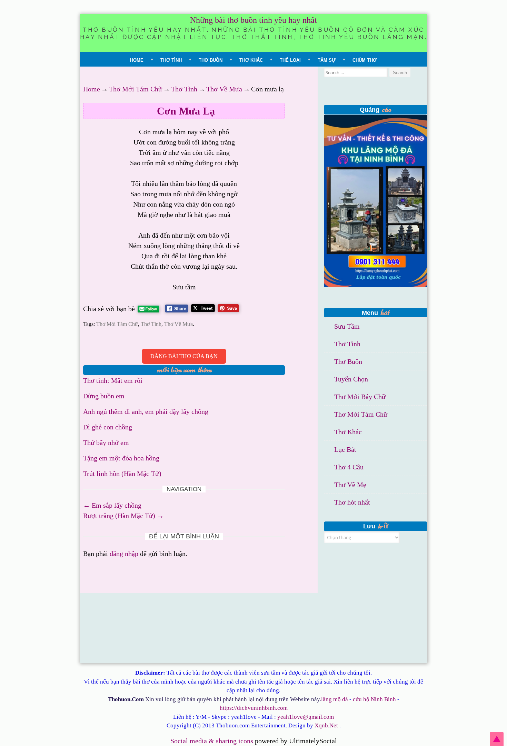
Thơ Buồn (210, 60)
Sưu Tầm (347, 326)
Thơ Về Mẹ (350, 484)
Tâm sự (327, 60)
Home (136, 60)
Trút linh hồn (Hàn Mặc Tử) (122, 473)
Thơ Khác (251, 60)
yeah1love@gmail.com (305, 717)
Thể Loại (290, 60)
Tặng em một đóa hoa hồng (121, 458)
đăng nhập (124, 553)
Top (497, 739)
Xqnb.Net (326, 725)
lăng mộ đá (334, 699)
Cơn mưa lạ (186, 111)
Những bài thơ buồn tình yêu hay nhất (253, 20)
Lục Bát (345, 449)
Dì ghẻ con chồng (107, 427)
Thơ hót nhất (352, 502)
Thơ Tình (171, 60)
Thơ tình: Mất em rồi (112, 380)
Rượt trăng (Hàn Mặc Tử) (123, 515)
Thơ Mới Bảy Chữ (360, 396)
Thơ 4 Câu (349, 467)
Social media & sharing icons (212, 741)
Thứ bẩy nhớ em (106, 442)
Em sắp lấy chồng (112, 505)
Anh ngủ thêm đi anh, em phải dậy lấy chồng (145, 411)
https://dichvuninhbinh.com (254, 708)
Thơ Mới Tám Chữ (135, 89)
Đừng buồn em (104, 396)
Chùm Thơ (364, 60)
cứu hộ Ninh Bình (374, 699)
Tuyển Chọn (351, 379)
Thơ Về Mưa (224, 89)
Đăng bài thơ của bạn (184, 356)
